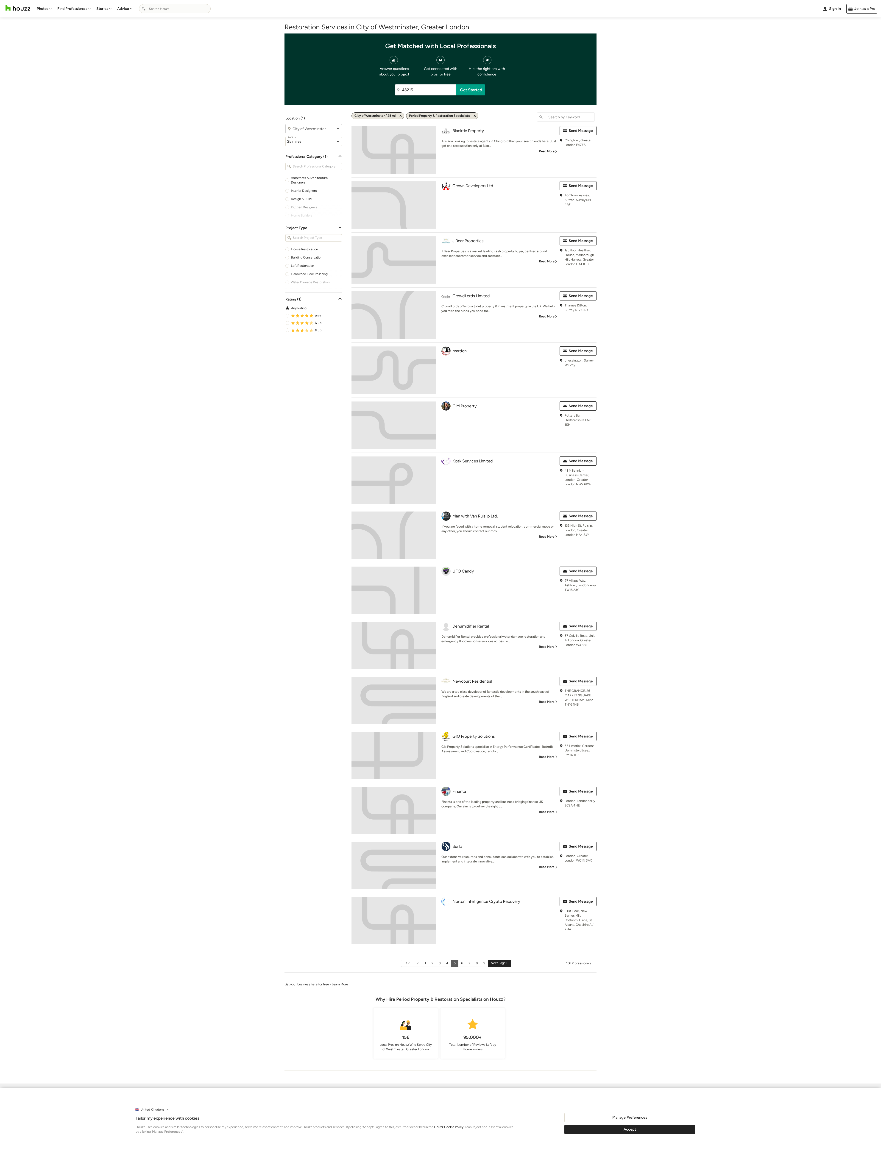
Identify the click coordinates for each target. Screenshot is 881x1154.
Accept (630, 1129)
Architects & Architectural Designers (309, 180)
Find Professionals (72, 8)
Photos (42, 8)
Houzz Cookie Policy (448, 1127)
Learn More (340, 984)
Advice (123, 8)
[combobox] (175, 8)
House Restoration (304, 249)
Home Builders (301, 215)
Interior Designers (304, 191)
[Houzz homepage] (18, 8)
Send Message (581, 130)
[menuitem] (44, 8)
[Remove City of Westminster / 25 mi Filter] (401, 116)
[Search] (143, 8)
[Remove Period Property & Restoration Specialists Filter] (475, 116)
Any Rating (299, 308)
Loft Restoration (302, 266)
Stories (102, 8)
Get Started (471, 89)
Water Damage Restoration (310, 282)
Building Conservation (306, 257)
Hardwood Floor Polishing (309, 274)
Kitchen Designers (304, 207)
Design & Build (301, 199)
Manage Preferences (629, 1117)
